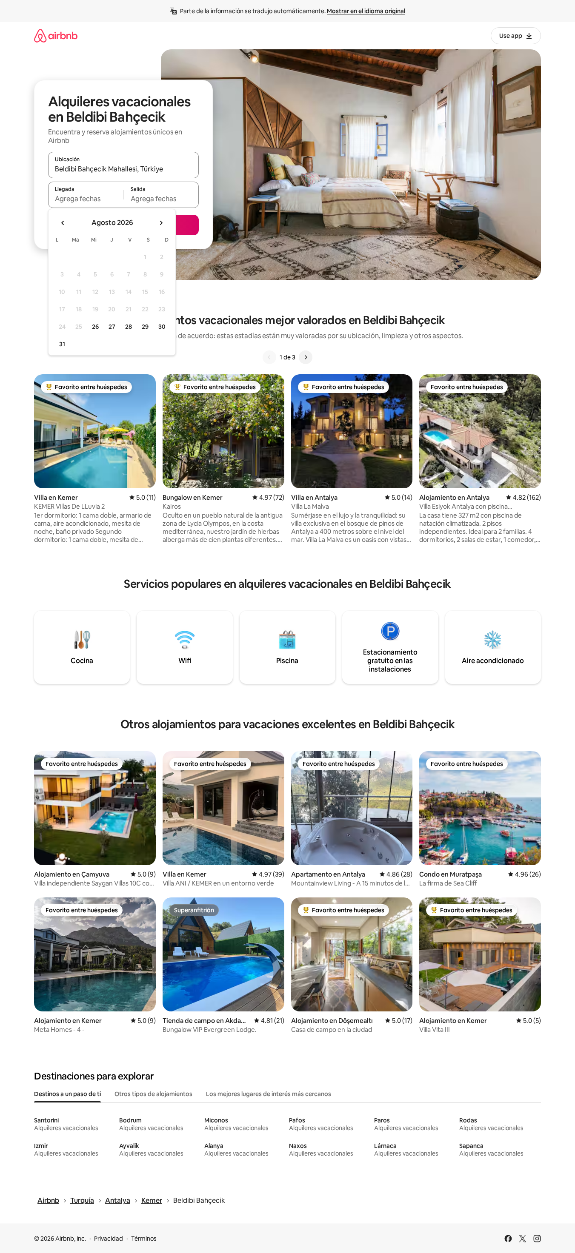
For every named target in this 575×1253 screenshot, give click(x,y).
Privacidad (108, 1238)
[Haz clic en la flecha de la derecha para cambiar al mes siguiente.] (160, 222)
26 (95, 326)
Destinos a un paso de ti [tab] (67, 1094)
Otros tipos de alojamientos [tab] (153, 1094)
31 (62, 344)
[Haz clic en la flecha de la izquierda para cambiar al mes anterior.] (63, 222)
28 (128, 326)
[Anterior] (269, 357)
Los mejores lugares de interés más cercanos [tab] (268, 1094)
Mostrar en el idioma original (366, 11)
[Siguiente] (305, 357)
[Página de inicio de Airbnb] (55, 35)
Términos (144, 1238)
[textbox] (86, 199)
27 (112, 326)
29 (145, 326)
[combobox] (123, 169)
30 (162, 326)
